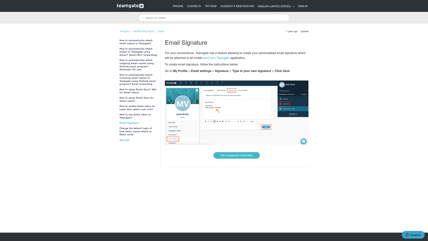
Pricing (178, 6)
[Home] (130, 5)
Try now (211, 6)
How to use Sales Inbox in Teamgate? (135, 116)
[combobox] (214, 17)
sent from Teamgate (216, 57)
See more (125, 140)
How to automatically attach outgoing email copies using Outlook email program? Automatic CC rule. (137, 65)
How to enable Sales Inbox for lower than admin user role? (137, 108)
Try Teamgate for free (236, 155)
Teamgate (124, 31)
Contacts (194, 6)
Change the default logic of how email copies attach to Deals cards (136, 131)
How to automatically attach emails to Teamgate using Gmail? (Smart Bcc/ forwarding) (138, 51)
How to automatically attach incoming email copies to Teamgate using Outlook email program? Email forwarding (138, 79)
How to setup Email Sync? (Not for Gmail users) (138, 91)
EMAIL (161, 31)
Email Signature (129, 122)
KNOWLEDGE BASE (143, 31)
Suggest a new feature (237, 6)
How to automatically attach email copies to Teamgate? (136, 42)
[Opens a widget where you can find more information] (413, 235)
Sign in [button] (303, 6)
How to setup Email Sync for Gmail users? (137, 99)
